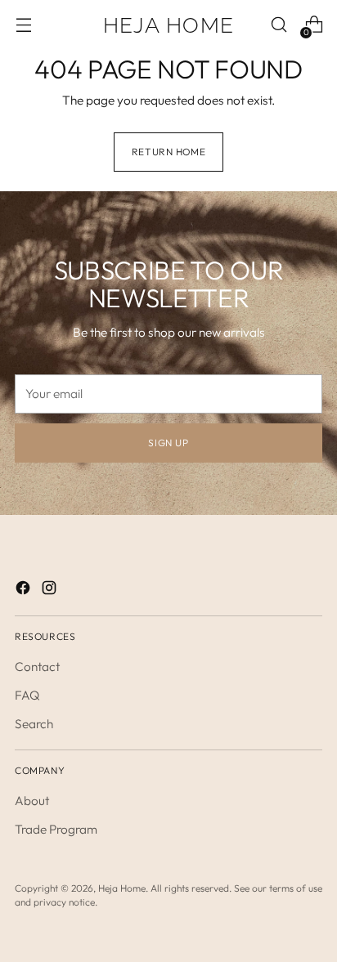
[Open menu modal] (23, 25)
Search (34, 724)
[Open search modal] (278, 25)
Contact (37, 666)
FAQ (27, 695)
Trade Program (56, 829)
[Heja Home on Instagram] (51, 590)
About (32, 800)
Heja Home (122, 888)
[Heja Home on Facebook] (24, 590)
